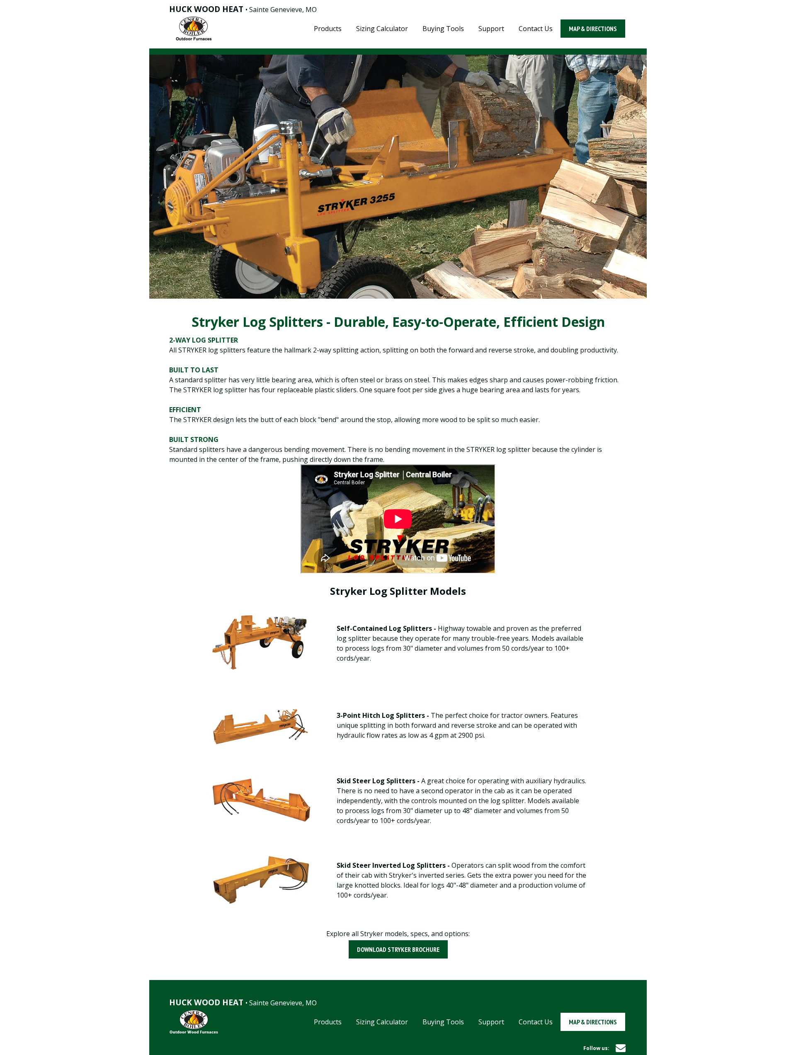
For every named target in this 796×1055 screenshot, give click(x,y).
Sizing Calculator (382, 28)
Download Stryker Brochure (398, 949)
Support (491, 28)
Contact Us (536, 28)
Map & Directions (593, 28)
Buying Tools (443, 28)
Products (328, 28)
